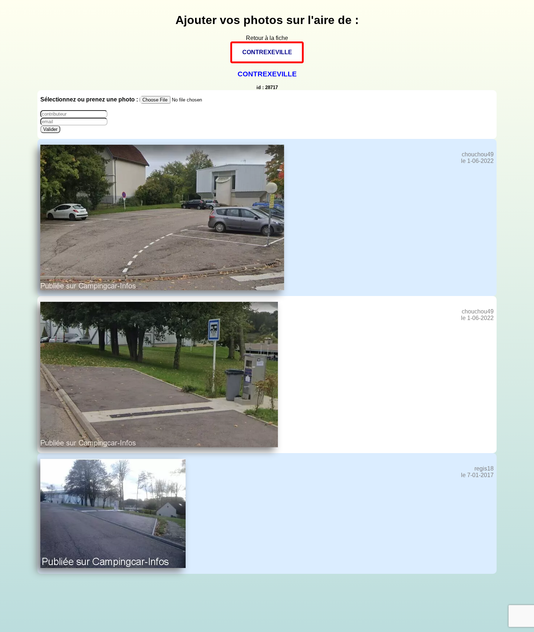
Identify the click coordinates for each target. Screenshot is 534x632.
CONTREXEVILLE (267, 52)
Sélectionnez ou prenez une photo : (89, 99)
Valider (50, 129)
